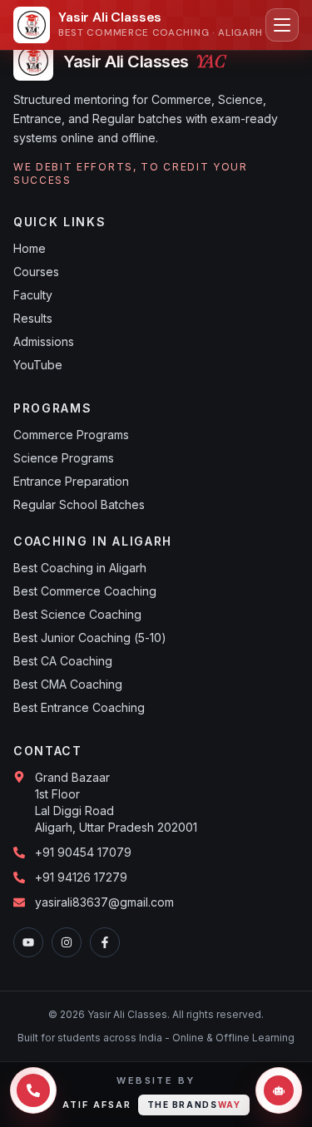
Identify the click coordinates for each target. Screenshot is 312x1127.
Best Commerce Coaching (84, 591)
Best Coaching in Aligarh (79, 568)
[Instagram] (67, 942)
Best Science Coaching (77, 614)
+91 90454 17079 (83, 852)
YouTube (37, 365)
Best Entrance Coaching (79, 707)
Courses (36, 271)
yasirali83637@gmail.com (104, 902)
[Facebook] (105, 942)
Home (29, 248)
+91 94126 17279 (81, 877)
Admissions (43, 341)
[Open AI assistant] (278, 1090)
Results (32, 318)
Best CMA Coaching (67, 684)
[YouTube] (28, 942)
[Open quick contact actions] (33, 1090)
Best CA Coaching (62, 661)
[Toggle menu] (282, 25)
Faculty (32, 295)
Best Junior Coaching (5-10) (89, 637)
